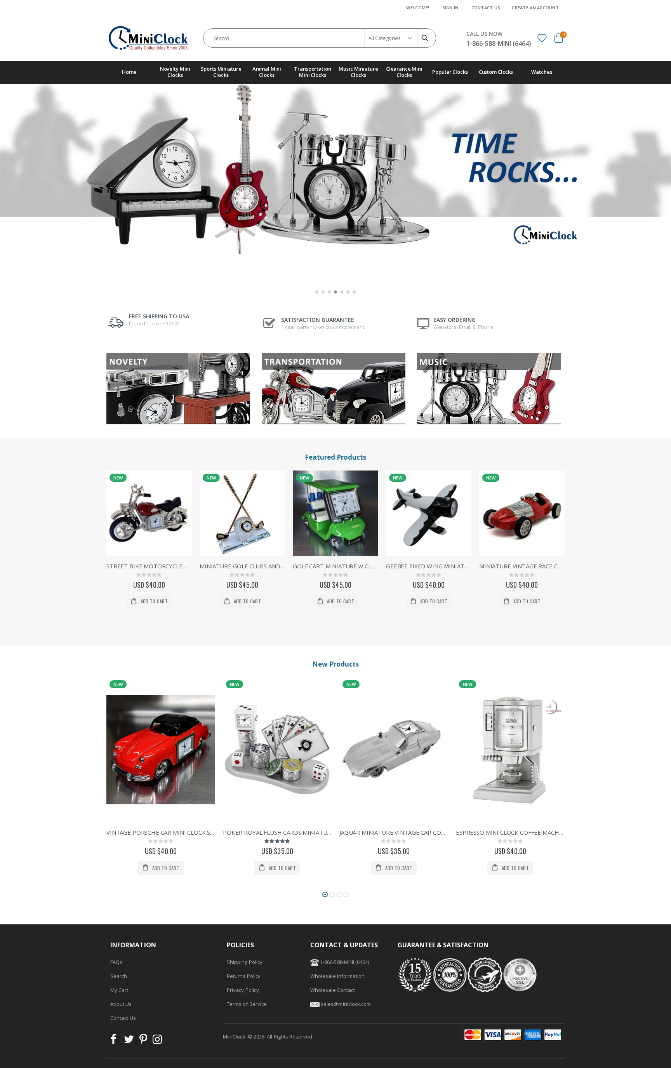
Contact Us (486, 7)
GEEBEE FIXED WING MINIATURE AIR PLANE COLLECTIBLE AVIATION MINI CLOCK (428, 566)
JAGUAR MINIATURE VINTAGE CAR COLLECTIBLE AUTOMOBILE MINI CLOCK (277, 832)
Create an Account (535, 7)
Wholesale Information (337, 975)
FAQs (116, 962)
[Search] (426, 38)
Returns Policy (244, 975)
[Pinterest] (143, 1041)
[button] (317, 291)
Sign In (450, 7)
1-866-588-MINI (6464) (344, 962)
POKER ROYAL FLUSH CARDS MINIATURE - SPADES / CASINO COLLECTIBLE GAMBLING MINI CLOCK (160, 832)
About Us (121, 1003)
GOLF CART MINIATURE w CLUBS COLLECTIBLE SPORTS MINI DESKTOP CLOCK (335, 566)
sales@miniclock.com (346, 1003)
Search (118, 975)
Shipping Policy (244, 962)
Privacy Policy (243, 989)
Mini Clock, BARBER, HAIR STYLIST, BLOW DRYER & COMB (510, 832)
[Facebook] (115, 1041)
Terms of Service (247, 1003)
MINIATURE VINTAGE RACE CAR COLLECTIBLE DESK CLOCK (522, 566)
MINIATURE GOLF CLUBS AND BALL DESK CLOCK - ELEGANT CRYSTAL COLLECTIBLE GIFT (242, 566)
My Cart (119, 989)
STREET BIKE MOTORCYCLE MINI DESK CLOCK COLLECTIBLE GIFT (149, 566)
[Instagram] (157, 1041)
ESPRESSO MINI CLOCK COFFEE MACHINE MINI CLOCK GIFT (393, 832)
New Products (335, 664)
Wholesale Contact (332, 989)
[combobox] (319, 38)
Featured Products (335, 457)
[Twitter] (129, 1041)
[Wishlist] (542, 37)
